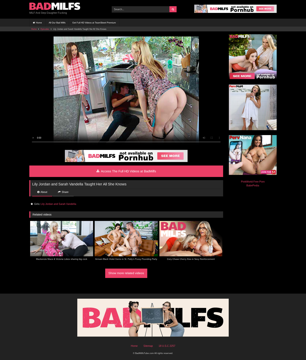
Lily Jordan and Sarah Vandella (58, 204)
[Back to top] (296, 350)
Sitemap (148, 346)
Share (65, 192)
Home (39, 22)
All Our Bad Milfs (57, 22)
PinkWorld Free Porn (253, 181)
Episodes (45, 29)
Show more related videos (126, 273)
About (43, 192)
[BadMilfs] (54, 7)
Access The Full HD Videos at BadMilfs (128, 171)
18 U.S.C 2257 (167, 346)
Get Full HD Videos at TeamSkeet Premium (94, 22)
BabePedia (252, 185)
